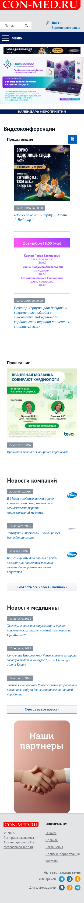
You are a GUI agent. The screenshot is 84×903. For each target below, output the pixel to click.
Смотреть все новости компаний (42, 587)
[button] (6, 93)
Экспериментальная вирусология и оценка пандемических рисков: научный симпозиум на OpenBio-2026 (39, 630)
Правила (52, 840)
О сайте (51, 833)
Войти (56, 22)
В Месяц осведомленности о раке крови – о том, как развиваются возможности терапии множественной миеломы (30, 505)
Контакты (52, 861)
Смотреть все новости (42, 709)
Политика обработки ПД (63, 854)
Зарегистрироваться (66, 28)
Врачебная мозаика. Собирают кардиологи (37, 452)
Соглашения (54, 847)
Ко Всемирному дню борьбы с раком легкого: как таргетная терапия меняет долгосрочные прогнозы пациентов (32, 565)
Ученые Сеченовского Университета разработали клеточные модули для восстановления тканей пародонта (42, 689)
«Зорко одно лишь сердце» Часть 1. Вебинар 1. (40, 217)
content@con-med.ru (18, 847)
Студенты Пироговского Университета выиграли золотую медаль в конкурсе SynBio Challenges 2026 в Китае (42, 660)
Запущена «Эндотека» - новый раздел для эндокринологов (33, 535)
